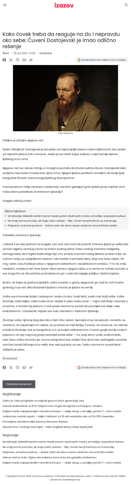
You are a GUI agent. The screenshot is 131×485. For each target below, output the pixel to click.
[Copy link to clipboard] (31, 60)
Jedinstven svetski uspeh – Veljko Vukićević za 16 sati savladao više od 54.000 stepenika (58, 416)
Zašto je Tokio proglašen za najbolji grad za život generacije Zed (43, 400)
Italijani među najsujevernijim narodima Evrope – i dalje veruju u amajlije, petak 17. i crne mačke (62, 411)
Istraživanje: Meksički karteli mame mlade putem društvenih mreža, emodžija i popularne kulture (67, 216)
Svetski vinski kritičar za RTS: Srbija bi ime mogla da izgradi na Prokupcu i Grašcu (52, 406)
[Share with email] (24, 60)
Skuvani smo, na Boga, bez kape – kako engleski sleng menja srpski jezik (48, 427)
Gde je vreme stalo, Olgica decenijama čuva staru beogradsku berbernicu (49, 457)
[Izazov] (64, 5)
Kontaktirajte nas (71, 479)
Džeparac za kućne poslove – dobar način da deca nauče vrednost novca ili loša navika (62, 225)
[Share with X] (11, 60)
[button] (126, 5)
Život (6, 53)
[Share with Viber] (17, 60)
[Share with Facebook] (4, 60)
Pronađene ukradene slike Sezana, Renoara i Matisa (35, 421)
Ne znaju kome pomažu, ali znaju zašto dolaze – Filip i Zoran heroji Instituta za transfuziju (62, 220)
